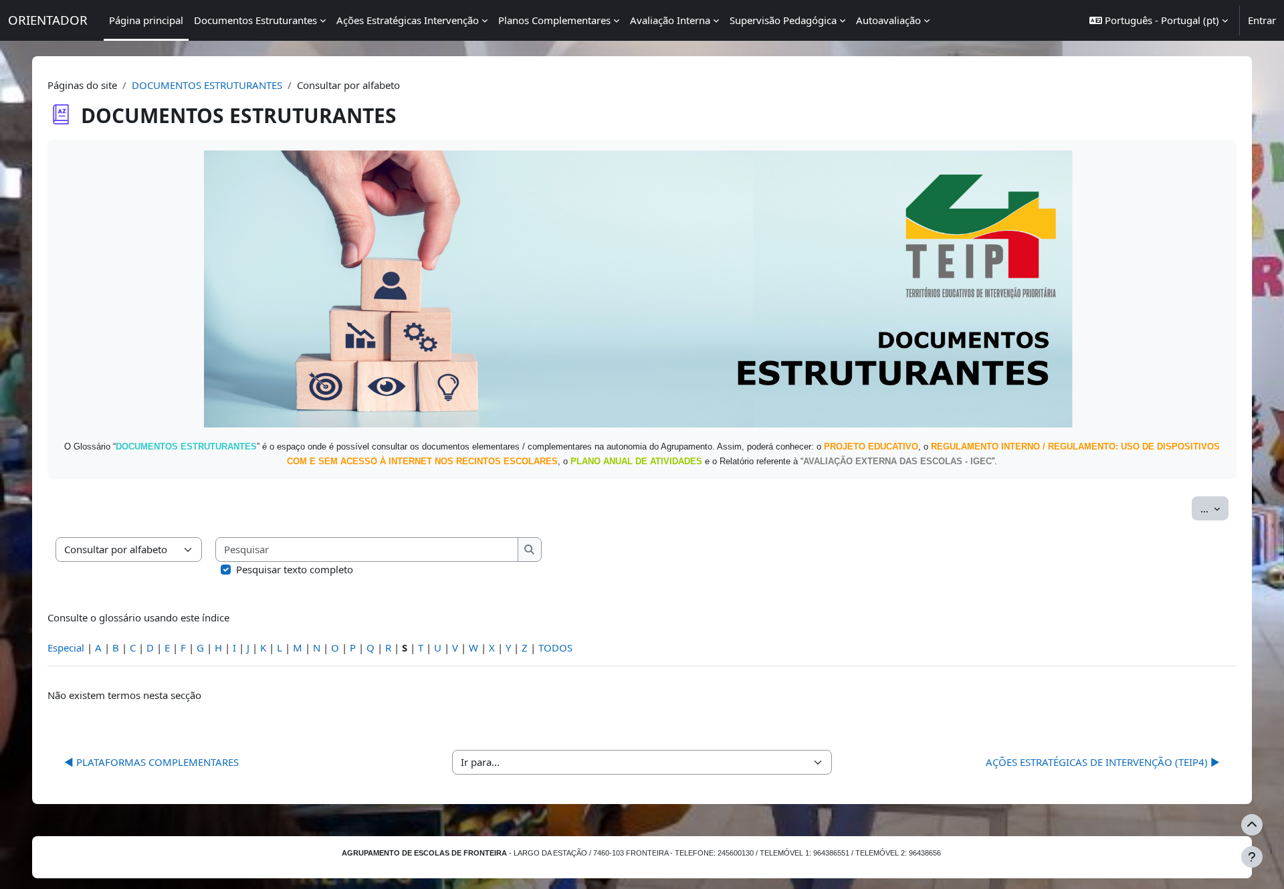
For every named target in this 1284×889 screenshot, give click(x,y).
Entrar (1262, 20)
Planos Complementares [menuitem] (554, 20)
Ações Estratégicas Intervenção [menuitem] (407, 20)
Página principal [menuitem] (146, 20)
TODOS (555, 647)
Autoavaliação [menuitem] (888, 20)
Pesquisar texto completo (294, 569)
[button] (1159, 20)
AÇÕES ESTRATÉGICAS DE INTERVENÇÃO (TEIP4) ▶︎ (1103, 762)
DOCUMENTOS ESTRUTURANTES (207, 85)
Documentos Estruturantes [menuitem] (255, 20)
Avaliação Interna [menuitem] (670, 20)
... (1214, 508)
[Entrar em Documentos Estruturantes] (642, 287)
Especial (65, 647)
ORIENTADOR (48, 19)
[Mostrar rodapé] (1252, 857)
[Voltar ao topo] (1252, 824)
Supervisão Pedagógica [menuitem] (783, 20)
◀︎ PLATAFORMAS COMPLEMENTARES (151, 762)
